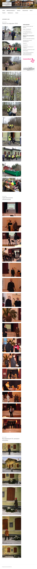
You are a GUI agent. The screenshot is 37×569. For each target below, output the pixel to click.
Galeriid (31, 10)
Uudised (3, 10)
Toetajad (16, 12)
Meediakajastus (10, 12)
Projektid (3, 12)
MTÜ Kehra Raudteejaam (11, 10)
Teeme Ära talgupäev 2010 (10, 23)
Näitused (18, 10)
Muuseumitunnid (25, 10)
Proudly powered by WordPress (7, 566)
